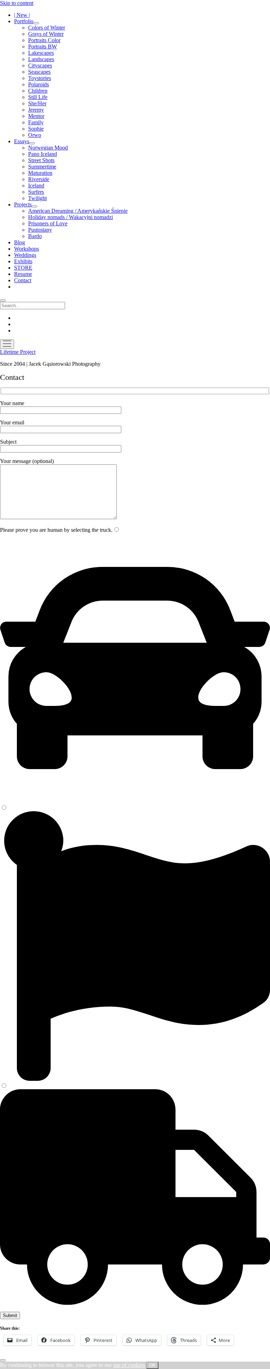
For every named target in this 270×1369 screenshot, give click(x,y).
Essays (21, 141)
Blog (19, 242)
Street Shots (41, 160)
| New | (22, 15)
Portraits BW (42, 46)
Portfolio (23, 21)
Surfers (36, 192)
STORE (23, 268)
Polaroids (38, 84)
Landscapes (41, 59)
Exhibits (23, 261)
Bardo (35, 236)
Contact (22, 280)
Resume (23, 274)
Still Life (37, 97)
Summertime (42, 167)
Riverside (38, 179)
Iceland (36, 186)
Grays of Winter (46, 34)
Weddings (25, 255)
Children (37, 91)
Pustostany (40, 230)
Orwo (34, 135)
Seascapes (39, 72)
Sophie (36, 129)
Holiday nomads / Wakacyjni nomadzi (70, 217)
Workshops (26, 249)
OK (152, 1365)
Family (36, 122)
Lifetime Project (18, 352)
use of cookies (129, 1365)
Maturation (40, 173)
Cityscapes (40, 65)
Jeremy (36, 110)
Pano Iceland (42, 154)
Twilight (37, 198)
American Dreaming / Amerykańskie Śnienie (78, 211)
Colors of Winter (46, 28)
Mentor (36, 116)
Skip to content (16, 3)
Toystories (39, 78)
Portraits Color (44, 40)
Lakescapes (41, 53)
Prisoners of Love (48, 223)
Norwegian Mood (48, 148)
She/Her (37, 103)
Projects (23, 204)
